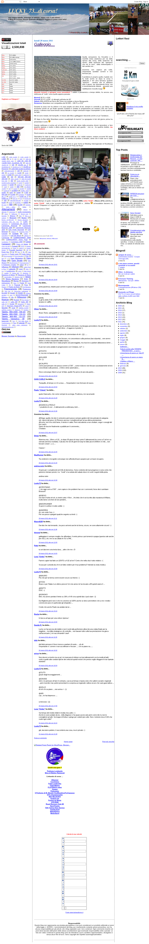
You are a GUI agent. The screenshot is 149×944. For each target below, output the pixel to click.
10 (10, 159)
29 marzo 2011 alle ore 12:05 (48, 542)
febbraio (123, 363)
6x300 (10, 202)
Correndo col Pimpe (126, 292)
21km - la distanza (125, 272)
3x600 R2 (19, 185)
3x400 (12, 185)
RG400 (12, 293)
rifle (12, 297)
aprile (122, 342)
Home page (68, 741)
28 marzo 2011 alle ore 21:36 (48, 411)
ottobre (122, 328)
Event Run (5, 252)
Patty (36, 546)
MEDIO (28, 277)
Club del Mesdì (15, 235)
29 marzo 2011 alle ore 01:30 (48, 463)
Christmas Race (23, 231)
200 (3, 173)
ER (27, 250)
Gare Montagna (17, 258)
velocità (21, 323)
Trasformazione (6, 323)
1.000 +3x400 (24, 157)
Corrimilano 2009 (16, 242)
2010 (120, 368)
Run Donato (25, 300)
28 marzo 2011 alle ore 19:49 (48, 291)
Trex (14, 323)
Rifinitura (5, 297)
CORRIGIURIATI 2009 (22, 238)
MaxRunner (39, 455)
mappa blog (15, 273)
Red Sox (7, 291)
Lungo (19, 271)
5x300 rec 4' (23, 196)
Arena (6, 214)
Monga (16, 281)
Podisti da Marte (14, 287)
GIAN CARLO (39, 379)
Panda (22, 283)
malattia (6, 273)
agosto (122, 333)
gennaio (123, 366)
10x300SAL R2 (6, 167)
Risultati (16, 300)
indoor (22, 265)
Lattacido (12, 269)
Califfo (25, 222)
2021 (120, 308)
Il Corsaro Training (125, 279)
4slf (10, 188)
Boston (24, 218)
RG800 (20, 293)
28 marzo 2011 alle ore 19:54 (48, 306)
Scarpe (12, 304)
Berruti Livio (24, 214)
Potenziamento (10, 289)
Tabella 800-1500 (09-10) (13, 312)
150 (18, 171)
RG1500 (4, 293)
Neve (14, 283)
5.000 (26, 192)
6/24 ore (15, 198)
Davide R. (38, 625)
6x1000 (26, 200)
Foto (27, 256)
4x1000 (22, 188)
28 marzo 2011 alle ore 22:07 (48, 432)
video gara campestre (19, 325)
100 (15, 159)
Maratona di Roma (24, 275)
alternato (4, 212)
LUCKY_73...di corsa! (32, 10)
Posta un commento (40, 738)
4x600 (19, 192)
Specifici (5, 308)
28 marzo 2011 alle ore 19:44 (48, 279)
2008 (120, 373)
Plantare (4, 287)
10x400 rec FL (17, 167)
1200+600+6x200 (9, 171)
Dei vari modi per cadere (126, 274)
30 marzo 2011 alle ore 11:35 (48, 637)
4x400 (4, 192)
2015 (120, 313)
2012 (120, 319)
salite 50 (4, 304)
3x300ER (4, 185)
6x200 (4, 202)
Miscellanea (6, 281)
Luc (3, 271)
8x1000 (20, 205)
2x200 (26, 173)
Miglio (26, 279)
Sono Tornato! (135, 213)
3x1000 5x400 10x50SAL (9, 183)
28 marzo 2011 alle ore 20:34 (48, 376)
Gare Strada (17, 260)
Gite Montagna (13, 263)
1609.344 (25, 171)
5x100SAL (21, 194)
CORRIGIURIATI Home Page (17, 240)
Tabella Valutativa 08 (13, 319)
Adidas (24, 207)
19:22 (51, 236)
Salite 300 (24, 302)
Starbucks (17, 310)
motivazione (6, 283)
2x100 (19, 173)
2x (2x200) (11, 173)
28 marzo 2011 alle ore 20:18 (48, 317)
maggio (122, 340)
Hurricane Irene (24, 263)
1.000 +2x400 (13, 157)
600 (5, 200)
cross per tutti (6, 246)
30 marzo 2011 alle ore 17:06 (48, 706)
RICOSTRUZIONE (22, 295)
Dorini (14, 248)
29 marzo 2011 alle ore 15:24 (48, 611)
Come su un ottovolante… (135, 175)
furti (3, 258)
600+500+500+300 (15, 200)
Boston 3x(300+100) (8, 220)
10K (13, 165)
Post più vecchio (108, 741)
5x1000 (12, 194)
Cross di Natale (22, 244)
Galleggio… (44, 44)
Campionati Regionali (9, 226)
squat (13, 308)
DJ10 (22, 246)
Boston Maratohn (23, 220)
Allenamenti (8, 209)
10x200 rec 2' (23, 165)
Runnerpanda (123, 285)
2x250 (3, 175)
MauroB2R (38, 522)
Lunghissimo (10, 271)
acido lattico (10, 207)
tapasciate (5, 321)
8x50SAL (28, 205)
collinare (26, 235)
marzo (122, 344)
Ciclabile (15, 233)
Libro (27, 269)
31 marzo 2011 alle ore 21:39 (48, 734)
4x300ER (15, 191)
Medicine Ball (18, 277)
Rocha (36, 614)
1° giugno (121, 267)
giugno (122, 337)
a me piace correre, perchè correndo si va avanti (128, 264)
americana (12, 212)
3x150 (20, 183)
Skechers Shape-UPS (14, 306)
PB (10, 285)
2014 (120, 315)
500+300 (4, 194)
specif (27, 306)
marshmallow (8, 277)
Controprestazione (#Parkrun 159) (129, 287)
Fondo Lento (14, 254)
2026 (120, 306)
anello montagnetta (24, 212)
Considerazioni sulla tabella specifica (137, 231)
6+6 (21, 198)
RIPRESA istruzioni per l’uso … (137, 194)
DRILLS (21, 248)
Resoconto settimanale (21, 291)
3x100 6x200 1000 (22, 181)
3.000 (4, 177)
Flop (18, 252)
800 (10, 205)
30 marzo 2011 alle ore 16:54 (48, 665)
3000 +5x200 (15, 179)
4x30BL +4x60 (25, 190)
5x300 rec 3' (12, 196)
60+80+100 (27, 198)
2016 (120, 310)
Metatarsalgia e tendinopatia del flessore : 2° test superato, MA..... (136, 157)
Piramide (17, 285)
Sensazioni (21, 304)
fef (13, 252)
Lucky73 (37, 320)
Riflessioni (21, 297)
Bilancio (12, 216)
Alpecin (25, 209)
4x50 (11, 192)
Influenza (5, 267)
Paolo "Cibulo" (40, 390)
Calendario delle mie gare (10, 222)
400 (18, 187)
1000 (21, 159)
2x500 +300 (17, 175)
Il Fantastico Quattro (9, 265)
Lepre (21, 269)
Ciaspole (4, 233)
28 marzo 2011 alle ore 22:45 (48, 452)
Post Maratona (26, 287)
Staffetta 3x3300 (23, 308)
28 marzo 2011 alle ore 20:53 (48, 387)
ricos (11, 295)
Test (13, 321)
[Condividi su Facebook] (53, 220)
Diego (36, 436)
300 (12, 177)
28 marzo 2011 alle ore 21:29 (48, 398)
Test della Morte (23, 321)
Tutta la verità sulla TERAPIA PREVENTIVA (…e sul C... (130, 350)
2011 (120, 322)
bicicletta (4, 216)
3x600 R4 (28, 185)
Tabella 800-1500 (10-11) (13, 314)
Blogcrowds (21, 336)
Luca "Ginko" (39, 557)
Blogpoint (13, 218)
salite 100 (4, 302)
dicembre (123, 324)
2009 (120, 370)
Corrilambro (5, 242)
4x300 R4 (6, 190)
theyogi (37, 533)
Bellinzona (14, 214)
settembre (123, 331)
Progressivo (27, 289)
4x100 (15, 188)
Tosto (36, 283)
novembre (123, 326)
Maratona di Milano (8, 275)
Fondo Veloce (26, 254)
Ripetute (5, 300)
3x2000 (27, 183)
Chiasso (13, 231)
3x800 (12, 187)
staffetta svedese (7, 310)
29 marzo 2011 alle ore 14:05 (48, 553)
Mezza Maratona (12, 279)
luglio (122, 335)
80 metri (4, 205)
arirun (36, 653)
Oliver (36, 309)
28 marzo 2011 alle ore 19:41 (48, 264)
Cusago (15, 246)
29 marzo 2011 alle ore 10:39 (48, 480)
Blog (20, 216)
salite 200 (14, 302)
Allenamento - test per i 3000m (128, 281)
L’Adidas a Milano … (127, 361)
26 (110, 42)
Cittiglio (26, 233)
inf (27, 265)
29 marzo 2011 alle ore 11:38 (48, 529)
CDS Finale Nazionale (16, 230)
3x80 (5, 187)
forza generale (8, 256)
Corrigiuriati (5, 238)
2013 (120, 317)
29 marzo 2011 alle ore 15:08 (48, 569)
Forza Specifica (18, 256)
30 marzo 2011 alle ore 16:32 (48, 650)
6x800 (26, 202)
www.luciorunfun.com (8, 327)
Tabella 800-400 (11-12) (13, 316)
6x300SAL (18, 202)
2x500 (9, 175)
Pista (26, 285)
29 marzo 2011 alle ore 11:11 (48, 518)
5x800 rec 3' (6, 198)
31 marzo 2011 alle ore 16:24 (48, 723)
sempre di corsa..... (125, 255)
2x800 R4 (26, 175)
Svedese (26, 310)
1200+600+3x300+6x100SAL (21, 169)
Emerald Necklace (15, 250)
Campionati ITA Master (19, 224)
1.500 (4, 159)
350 (12, 181)
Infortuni (15, 267)
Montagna (25, 281)
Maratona (25, 273)
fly (24, 252)
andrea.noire (39, 466)
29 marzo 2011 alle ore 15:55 (48, 622)
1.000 (3, 157)
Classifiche (5, 235)
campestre (5, 224)
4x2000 (29, 188)
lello (35, 640)
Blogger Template (8, 336)
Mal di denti (27, 271)
